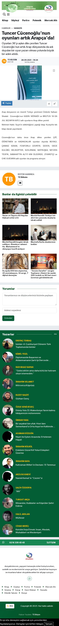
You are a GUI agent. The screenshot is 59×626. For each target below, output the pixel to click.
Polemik (37, 20)
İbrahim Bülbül (24, 447)
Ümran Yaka (22, 420)
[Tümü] (55, 334)
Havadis (18, 28)
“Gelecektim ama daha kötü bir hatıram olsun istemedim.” (36, 372)
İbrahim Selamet (25, 382)
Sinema (8, 590)
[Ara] (4, 15)
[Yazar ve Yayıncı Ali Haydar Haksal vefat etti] (15, 206)
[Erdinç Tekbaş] (7, 344)
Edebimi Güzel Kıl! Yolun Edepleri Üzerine (32, 451)
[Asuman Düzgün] (7, 436)
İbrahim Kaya (23, 461)
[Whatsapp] (29, 578)
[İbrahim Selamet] (7, 383)
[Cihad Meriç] (7, 529)
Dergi (17, 590)
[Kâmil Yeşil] (7, 357)
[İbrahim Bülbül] (7, 450)
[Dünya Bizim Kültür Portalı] (29, 7)
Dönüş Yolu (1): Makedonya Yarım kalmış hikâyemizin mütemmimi (35, 412)
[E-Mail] (20, 183)
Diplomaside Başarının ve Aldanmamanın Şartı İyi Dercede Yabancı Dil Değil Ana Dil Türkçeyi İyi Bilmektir (33, 359)
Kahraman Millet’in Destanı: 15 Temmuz (36, 465)
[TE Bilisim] (9, 179)
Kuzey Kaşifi (22, 395)
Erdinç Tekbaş (23, 341)
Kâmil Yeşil (22, 354)
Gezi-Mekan (30, 590)
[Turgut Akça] (7, 503)
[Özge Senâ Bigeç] (7, 410)
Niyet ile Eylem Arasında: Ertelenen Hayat (33, 438)
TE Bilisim (22, 177)
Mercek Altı (50, 20)
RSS (11, 606)
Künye (24, 593)
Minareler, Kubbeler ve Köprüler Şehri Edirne (35, 504)
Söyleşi (15, 20)
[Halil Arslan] (7, 516)
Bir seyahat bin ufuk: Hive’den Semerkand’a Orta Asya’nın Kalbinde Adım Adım (34, 425)
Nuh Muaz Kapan (24, 367)
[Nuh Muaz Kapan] (7, 370)
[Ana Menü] (8, 15)
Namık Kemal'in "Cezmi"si (29, 478)
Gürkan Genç (22, 399)
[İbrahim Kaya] (7, 463)
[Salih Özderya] (7, 489)
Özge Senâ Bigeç (25, 407)
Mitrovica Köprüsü (25, 385)
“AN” (18, 491)
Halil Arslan (23, 514)
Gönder (8, 318)
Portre (25, 20)
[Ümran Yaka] (7, 423)
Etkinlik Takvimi (11, 593)
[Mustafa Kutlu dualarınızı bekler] (44, 232)
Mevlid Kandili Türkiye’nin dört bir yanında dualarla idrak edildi (43, 218)
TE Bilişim (36, 615)
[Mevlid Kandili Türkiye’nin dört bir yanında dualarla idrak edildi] (44, 206)
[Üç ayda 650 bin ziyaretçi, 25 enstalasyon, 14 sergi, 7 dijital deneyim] (15, 261)
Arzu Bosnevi (23, 474)
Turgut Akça (23, 500)
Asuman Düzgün (24, 433)
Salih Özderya (23, 488)
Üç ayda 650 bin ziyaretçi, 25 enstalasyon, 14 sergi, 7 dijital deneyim (15, 273)
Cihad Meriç (22, 526)
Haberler (6, 28)
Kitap (5, 20)
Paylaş (8, 103)
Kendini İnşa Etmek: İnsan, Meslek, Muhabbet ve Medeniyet (33, 531)
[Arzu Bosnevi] (7, 476)
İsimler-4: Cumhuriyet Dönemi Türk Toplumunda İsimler (33, 345)
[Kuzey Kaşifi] (7, 397)
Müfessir (20, 518)
